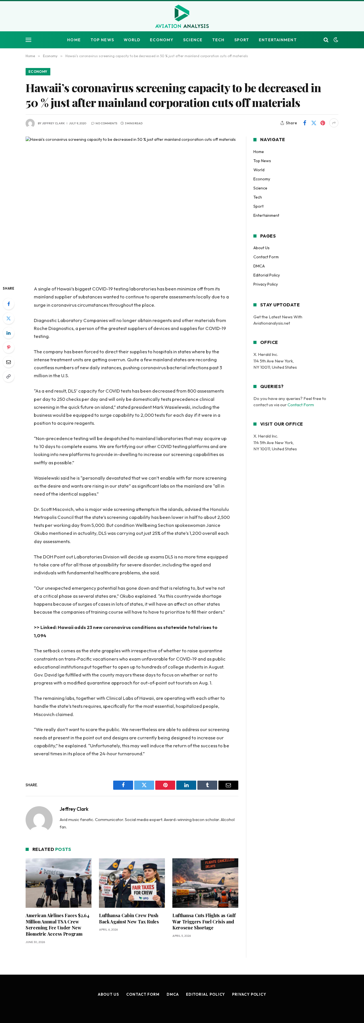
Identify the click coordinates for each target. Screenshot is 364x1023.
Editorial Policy (266, 275)
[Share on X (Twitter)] (313, 122)
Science (192, 39)
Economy (161, 39)
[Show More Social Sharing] (333, 122)
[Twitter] (8, 318)
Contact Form (266, 256)
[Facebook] (8, 304)
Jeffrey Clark (53, 123)
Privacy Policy (265, 284)
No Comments (106, 123)
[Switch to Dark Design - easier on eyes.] (335, 39)
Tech (218, 39)
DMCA (259, 266)
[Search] (326, 40)
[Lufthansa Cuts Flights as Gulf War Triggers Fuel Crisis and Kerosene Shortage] (205, 883)
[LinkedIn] (8, 333)
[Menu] (28, 40)
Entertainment (278, 39)
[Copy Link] (8, 376)
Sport (241, 39)
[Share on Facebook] (304, 122)
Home (73, 39)
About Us (261, 247)
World (132, 39)
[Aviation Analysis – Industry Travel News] (182, 16)
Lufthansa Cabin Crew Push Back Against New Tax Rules (129, 918)
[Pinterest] (8, 347)
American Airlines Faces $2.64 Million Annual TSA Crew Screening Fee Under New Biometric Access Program (57, 924)
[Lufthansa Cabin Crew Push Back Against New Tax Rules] (132, 883)
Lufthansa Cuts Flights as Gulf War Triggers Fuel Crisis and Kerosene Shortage (203, 921)
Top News (102, 39)
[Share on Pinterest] (322, 122)
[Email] (8, 362)
